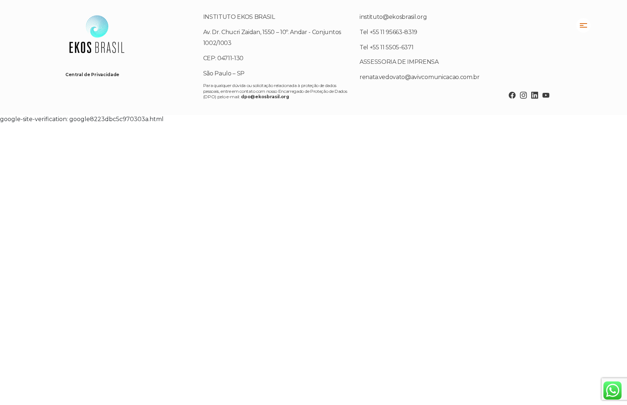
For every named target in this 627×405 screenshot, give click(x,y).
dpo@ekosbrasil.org (265, 96)
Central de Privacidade (92, 74)
